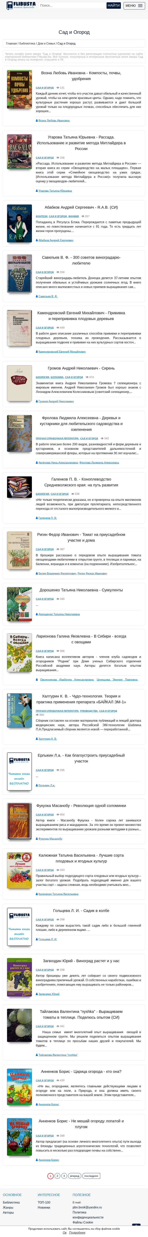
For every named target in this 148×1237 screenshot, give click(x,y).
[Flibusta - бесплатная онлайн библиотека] (20, 5)
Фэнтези (41, 216)
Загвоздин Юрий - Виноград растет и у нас (81, 961)
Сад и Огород (45, 87)
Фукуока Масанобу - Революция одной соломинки (81, 805)
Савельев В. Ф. (48, 296)
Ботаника (57, 377)
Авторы (8, 1212)
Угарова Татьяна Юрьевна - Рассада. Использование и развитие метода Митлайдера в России (81, 143)
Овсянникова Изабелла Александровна (67, 679)
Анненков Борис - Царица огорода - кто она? (81, 1071)
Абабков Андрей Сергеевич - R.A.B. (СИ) (81, 207)
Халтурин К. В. (48, 738)
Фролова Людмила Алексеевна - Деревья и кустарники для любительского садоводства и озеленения (81, 424)
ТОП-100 (44, 1202)
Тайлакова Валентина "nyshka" (58, 1054)
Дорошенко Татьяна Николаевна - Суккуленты (81, 590)
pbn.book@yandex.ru (87, 1207)
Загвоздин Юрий (49, 993)
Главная (11, 43)
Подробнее (77, 1232)
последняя (91, 1175)
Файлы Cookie (83, 1222)
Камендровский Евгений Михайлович (62, 351)
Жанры (8, 1207)
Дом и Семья (46, 43)
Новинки (44, 1207)
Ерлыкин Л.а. (47, 785)
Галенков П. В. (48, 517)
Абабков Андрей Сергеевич (56, 240)
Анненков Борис (49, 1104)
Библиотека (27, 43)
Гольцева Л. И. (48, 939)
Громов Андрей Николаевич (56, 401)
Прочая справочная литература (57, 438)
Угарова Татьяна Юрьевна (55, 190)
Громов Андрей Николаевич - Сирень (81, 368)
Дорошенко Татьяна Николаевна (59, 614)
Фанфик (73, 216)
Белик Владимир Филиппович (57, 573)
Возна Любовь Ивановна (54, 120)
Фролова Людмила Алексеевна (99, 462)
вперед (74, 1175)
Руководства (89, 711)
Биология (42, 377)
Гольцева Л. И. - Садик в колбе (81, 910)
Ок (64, 1232)
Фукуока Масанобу (50, 838)
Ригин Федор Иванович (92, 573)
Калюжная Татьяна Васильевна (58, 894)
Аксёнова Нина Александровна (58, 462)
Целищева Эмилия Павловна (117, 679)
